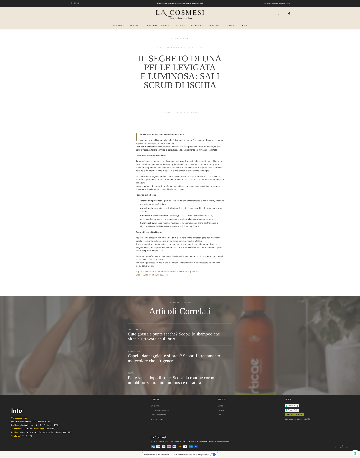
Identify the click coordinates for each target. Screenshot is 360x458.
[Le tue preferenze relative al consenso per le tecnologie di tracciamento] (355, 453)
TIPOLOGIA (196, 25)
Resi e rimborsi (157, 419)
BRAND (231, 25)
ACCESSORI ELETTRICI (157, 25)
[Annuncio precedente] (142, 3)
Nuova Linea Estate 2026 (278, 3)
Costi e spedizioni (158, 415)
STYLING (179, 25)
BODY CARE (214, 25)
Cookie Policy (293, 406)
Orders (221, 410)
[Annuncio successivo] (217, 3)
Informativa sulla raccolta (156, 454)
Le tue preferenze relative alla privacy (191, 454)
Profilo (220, 415)
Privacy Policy (293, 410)
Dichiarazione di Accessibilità (297, 419)
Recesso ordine (294, 414)
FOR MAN (134, 25)
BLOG (244, 25)
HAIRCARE (117, 25)
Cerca (220, 406)
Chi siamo (155, 406)
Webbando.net (223, 441)
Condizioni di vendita (160, 410)
